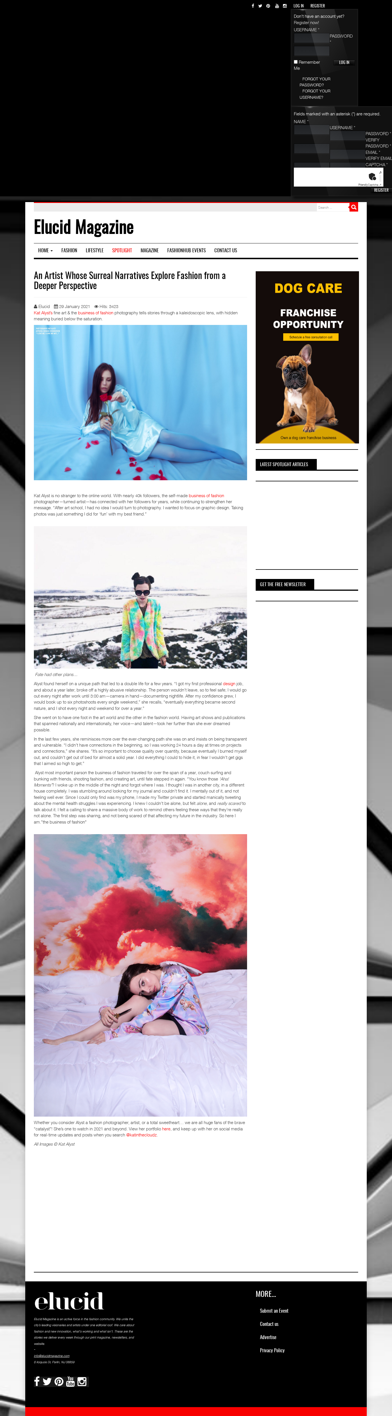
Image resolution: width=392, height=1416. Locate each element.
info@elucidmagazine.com (51, 1355)
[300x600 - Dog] (307, 356)
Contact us (225, 250)
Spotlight (122, 250)
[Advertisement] (299, 526)
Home (44, 250)
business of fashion (95, 312)
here (166, 1128)
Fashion (69, 250)
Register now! (306, 22)
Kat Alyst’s (43, 312)
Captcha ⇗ (369, 184)
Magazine (150, 250)
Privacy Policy (272, 1350)
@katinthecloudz (141, 1134)
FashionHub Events (186, 250)
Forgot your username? (315, 93)
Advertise (268, 1337)
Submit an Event (274, 1311)
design (229, 683)
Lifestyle (95, 250)
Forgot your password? (315, 81)
